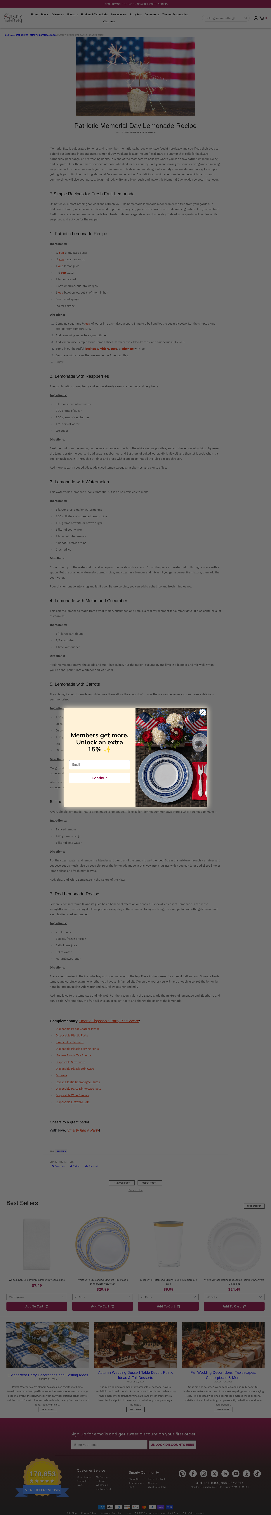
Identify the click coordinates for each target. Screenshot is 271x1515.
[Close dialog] (202, 712)
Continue (99, 778)
